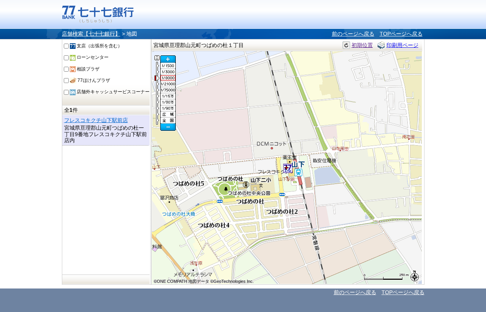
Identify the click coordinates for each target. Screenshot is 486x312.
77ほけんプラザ (93, 80)
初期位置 (362, 45)
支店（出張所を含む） (99, 46)
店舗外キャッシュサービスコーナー (113, 91)
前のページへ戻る (353, 34)
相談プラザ (87, 69)
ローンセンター (92, 57)
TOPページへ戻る (401, 34)
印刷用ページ (402, 45)
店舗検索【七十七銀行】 (91, 34)
